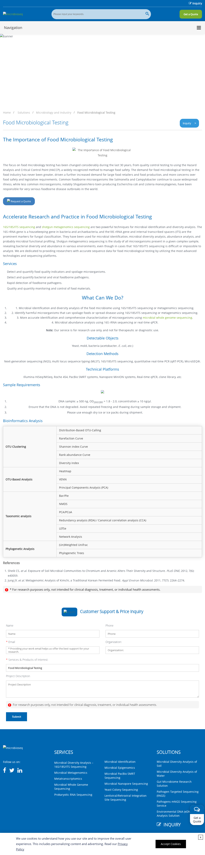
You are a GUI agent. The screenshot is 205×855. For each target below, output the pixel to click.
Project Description (18, 676)
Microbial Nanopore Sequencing (126, 784)
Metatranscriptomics (68, 779)
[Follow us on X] (11, 770)
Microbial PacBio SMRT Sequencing (120, 776)
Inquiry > (189, 123)
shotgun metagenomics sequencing (66, 227)
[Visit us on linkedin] (19, 770)
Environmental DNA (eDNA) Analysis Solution (175, 813)
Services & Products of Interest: (27, 660)
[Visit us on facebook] (4, 770)
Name (9, 625)
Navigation (13, 27)
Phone (110, 625)
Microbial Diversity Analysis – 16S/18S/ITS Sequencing (73, 765)
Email (10, 642)
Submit (16, 716)
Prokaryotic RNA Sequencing (73, 794)
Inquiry (197, 3)
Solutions (24, 112)
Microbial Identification (120, 762)
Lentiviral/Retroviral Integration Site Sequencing (126, 797)
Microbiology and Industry (53, 112)
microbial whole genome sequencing (167, 317)
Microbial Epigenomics (120, 768)
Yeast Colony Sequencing (121, 790)
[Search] (147, 14)
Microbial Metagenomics (70, 773)
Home (7, 112)
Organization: (114, 642)
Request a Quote (20, 201)
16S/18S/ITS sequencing (19, 227)
